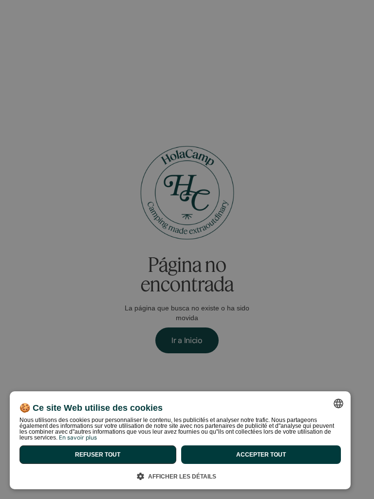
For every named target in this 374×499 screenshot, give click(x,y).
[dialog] (180, 440)
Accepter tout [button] (261, 454)
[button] (180, 475)
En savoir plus (78, 437)
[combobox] (338, 403)
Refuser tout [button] (97, 454)
